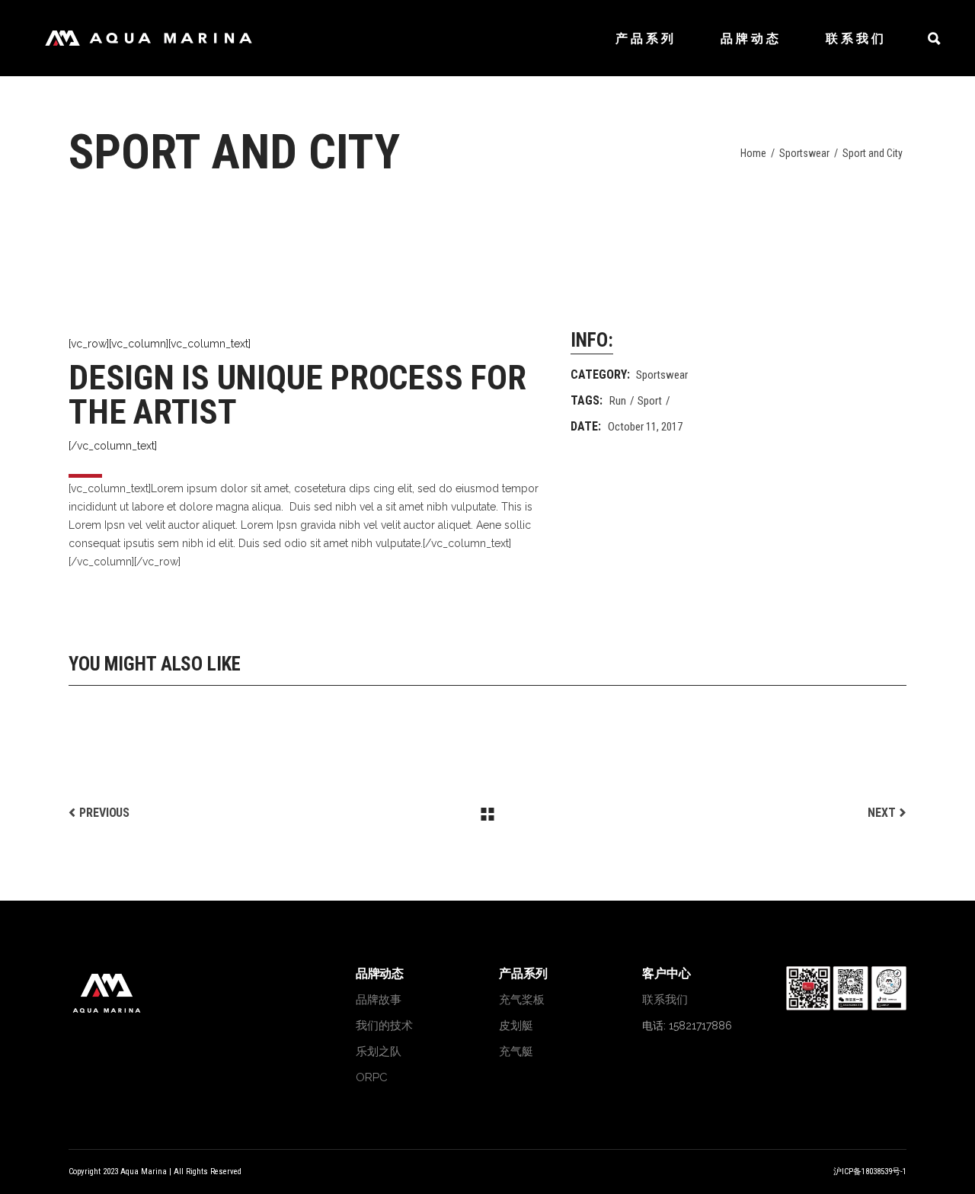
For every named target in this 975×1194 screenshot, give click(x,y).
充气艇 (516, 1051)
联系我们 (665, 1000)
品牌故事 (378, 1000)
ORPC (372, 1077)
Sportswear (804, 153)
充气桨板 (522, 1000)
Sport (650, 401)
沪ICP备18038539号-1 (869, 1171)
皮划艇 (516, 1025)
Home (753, 153)
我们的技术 (384, 1025)
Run (617, 401)
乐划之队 (378, 1051)
